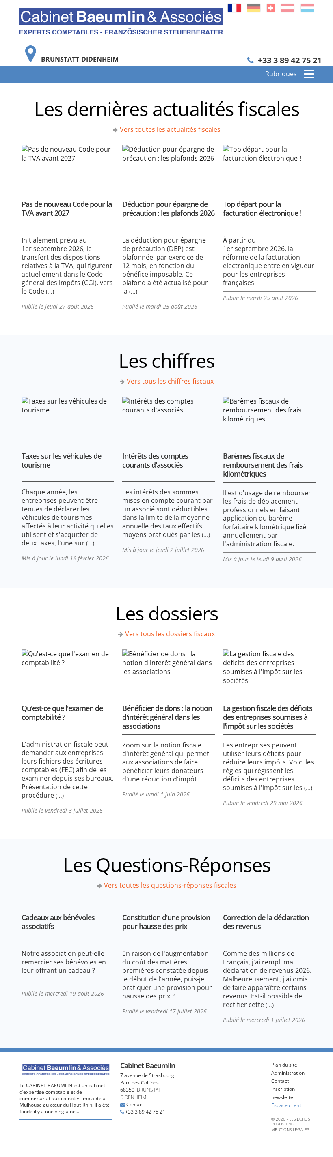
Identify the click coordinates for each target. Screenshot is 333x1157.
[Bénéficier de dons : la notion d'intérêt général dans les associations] (168, 670)
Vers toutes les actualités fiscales (170, 129)
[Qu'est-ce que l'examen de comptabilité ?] (68, 670)
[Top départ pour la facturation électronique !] (269, 166)
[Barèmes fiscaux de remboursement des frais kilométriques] (269, 418)
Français (234, 8)
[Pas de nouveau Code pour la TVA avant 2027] (68, 166)
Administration (288, 1072)
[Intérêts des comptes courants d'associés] (168, 418)
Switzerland (271, 8)
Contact (135, 1104)
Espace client (286, 1105)
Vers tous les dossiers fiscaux (170, 633)
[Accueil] (121, 20)
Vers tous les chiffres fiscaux (170, 381)
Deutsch (253, 8)
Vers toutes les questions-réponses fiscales (170, 885)
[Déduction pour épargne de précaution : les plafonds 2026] (168, 166)
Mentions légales (290, 1129)
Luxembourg (307, 8)
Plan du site (284, 1064)
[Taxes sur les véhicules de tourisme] (68, 418)
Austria (287, 8)
